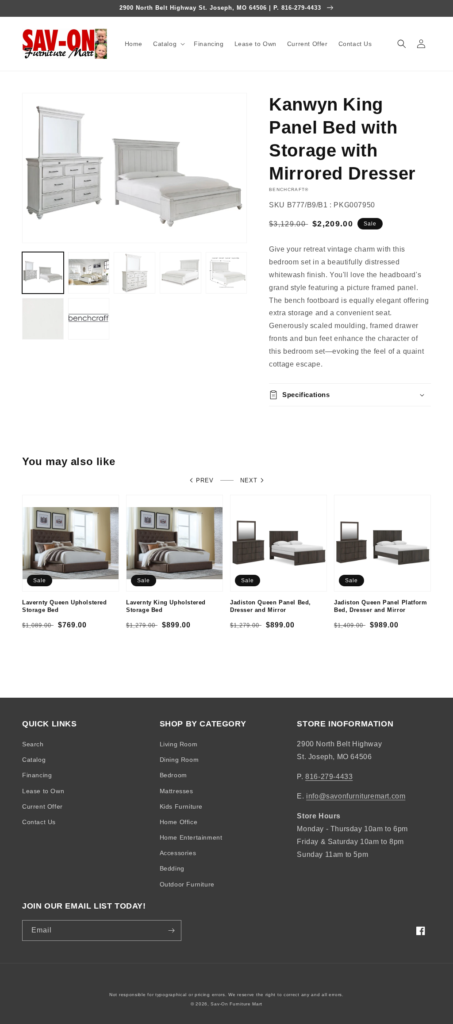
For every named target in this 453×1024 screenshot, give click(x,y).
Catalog (34, 759)
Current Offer (42, 806)
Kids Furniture (181, 806)
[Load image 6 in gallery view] (43, 319)
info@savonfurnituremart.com (355, 796)
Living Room (179, 744)
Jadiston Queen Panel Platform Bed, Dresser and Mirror (380, 606)
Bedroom (173, 775)
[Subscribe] (171, 930)
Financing (37, 775)
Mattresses (176, 791)
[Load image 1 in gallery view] (43, 273)
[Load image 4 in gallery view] (180, 273)
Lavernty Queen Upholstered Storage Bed (64, 606)
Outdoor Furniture (187, 884)
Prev (205, 480)
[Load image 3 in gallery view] (134, 273)
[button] (168, 43)
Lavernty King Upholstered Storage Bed (166, 606)
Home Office (179, 821)
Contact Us (39, 821)
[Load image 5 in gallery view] (226, 273)
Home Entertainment (191, 837)
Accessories (178, 852)
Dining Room (179, 759)
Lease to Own (43, 791)
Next (248, 480)
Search (33, 744)
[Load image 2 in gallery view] (89, 273)
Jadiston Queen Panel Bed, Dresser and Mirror (270, 606)
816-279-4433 (329, 776)
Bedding (172, 868)
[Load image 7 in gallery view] (89, 319)
